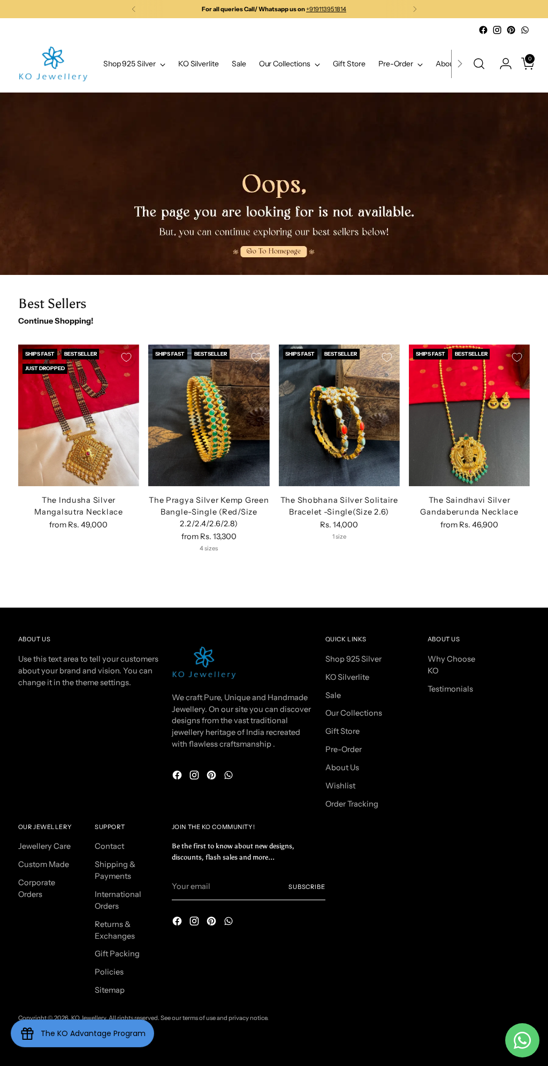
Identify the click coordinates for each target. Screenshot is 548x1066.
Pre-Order (343, 749)
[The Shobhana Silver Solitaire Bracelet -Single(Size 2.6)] (339, 415)
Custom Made (43, 864)
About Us (342, 767)
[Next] (415, 9)
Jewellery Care (44, 846)
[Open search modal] (479, 63)
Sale (333, 695)
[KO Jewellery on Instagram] (497, 30)
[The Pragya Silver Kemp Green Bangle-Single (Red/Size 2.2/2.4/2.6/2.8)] (208, 415)
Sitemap (110, 990)
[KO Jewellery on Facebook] (483, 30)
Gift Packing (117, 953)
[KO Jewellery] (53, 64)
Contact (109, 846)
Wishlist (340, 786)
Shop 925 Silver (353, 659)
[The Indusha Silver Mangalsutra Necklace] (78, 415)
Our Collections (353, 713)
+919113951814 (326, 9)
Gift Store (342, 731)
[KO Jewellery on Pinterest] (511, 30)
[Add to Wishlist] (126, 357)
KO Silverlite (347, 677)
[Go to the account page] (501, 63)
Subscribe (306, 887)
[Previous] (134, 9)
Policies (109, 972)
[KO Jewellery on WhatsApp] (525, 30)
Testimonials (450, 689)
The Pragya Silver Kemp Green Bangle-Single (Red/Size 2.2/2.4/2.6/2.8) (209, 511)
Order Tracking (351, 804)
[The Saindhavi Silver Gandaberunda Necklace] (469, 415)
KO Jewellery (88, 1018)
